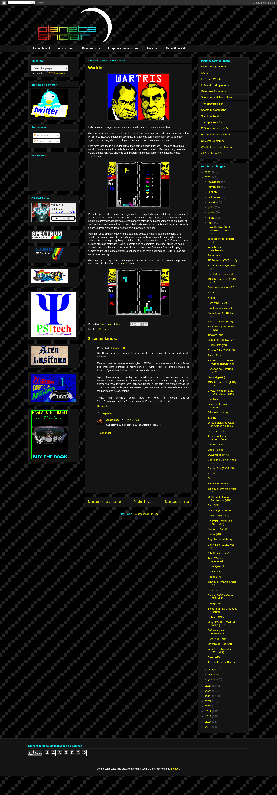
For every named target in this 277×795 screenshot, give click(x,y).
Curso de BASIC (217, 529)
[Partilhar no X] (139, 324)
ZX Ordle (213, 292)
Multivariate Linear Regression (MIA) (219, 499)
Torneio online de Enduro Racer (218, 438)
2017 (208, 721)
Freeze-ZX (214, 657)
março (212, 668)
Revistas (152, 48)
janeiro (212, 679)
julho (211, 207)
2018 (208, 716)
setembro (214, 197)
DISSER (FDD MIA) (219, 510)
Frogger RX (215, 603)
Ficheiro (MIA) (216, 616)
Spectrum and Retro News (217, 97)
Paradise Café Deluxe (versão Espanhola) (221, 362)
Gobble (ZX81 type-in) (221, 339)
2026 (208, 172)
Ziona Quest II (216, 566)
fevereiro (214, 674)
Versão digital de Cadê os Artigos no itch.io (221, 424)
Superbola (214, 255)
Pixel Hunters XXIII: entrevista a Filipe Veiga (220, 230)
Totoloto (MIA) (216, 334)
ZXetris (212, 417)
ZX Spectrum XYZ (212, 153)
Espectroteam (91, 48)
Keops (211, 297)
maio (211, 217)
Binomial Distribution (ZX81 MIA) (220, 522)
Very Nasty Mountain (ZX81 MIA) (220, 650)
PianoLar (213, 589)
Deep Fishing (215, 449)
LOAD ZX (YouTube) (213, 78)
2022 (208, 695)
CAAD (204, 72)
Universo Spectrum (212, 140)
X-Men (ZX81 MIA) (219, 552)
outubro (213, 191)
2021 (208, 701)
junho (212, 212)
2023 (208, 690)
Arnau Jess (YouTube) (214, 66)
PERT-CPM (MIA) (218, 345)
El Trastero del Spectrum (216, 134)
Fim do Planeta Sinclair (221, 662)
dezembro (214, 181)
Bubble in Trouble (218, 483)
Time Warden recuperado (216, 559)
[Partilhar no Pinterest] (146, 324)
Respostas (106, 413)
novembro (214, 186)
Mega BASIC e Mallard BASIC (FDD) (221, 624)
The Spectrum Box (212, 103)
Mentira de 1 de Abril (220, 643)
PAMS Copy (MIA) (218, 515)
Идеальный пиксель (213, 91)
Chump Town (215, 444)
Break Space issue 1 (220, 307)
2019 (208, 711)
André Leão (113, 420)
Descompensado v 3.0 (221, 287)
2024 (208, 685)
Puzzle (107, 329)
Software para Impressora (216, 632)
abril (211, 222)
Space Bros (214, 355)
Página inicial (41, 48)
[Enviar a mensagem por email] (131, 324)
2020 (208, 706)
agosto (212, 202)
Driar (210, 478)
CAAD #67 (214, 571)
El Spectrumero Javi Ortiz (216, 128)
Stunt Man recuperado (221, 273)
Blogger (175, 768)
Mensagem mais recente (104, 501)
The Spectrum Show (213, 122)
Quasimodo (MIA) (218, 454)
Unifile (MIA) (215, 534)
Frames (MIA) (216, 576)
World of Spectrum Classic (217, 146)
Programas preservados (123, 48)
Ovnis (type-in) (216, 377)
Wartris (212, 473)
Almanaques (66, 48)
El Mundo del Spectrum (215, 85)
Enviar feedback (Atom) (145, 514)
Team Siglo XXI (175, 48)
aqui (124, 263)
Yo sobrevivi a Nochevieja (216, 249)
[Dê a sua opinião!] (135, 324)
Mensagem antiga (177, 501)
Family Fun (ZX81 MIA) (222, 468)
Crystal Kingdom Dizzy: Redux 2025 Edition (221, 392)
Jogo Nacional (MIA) (220, 539)
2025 (99, 329)
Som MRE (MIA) (217, 302)
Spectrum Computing (213, 109)
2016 (208, 726)
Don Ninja (213, 398)
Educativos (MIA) (218, 412)
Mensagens (43, 135)
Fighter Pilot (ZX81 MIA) (222, 350)
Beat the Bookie (217, 430)
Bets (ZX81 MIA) (217, 638)
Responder (103, 406)
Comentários (44, 141)
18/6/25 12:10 (118, 348)
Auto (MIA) (214, 505)
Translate (59, 72)
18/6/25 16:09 (132, 420)
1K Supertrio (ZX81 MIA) (222, 260)
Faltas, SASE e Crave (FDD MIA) (220, 597)
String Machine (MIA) (220, 321)
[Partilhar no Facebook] (142, 324)
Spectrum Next (210, 116)
